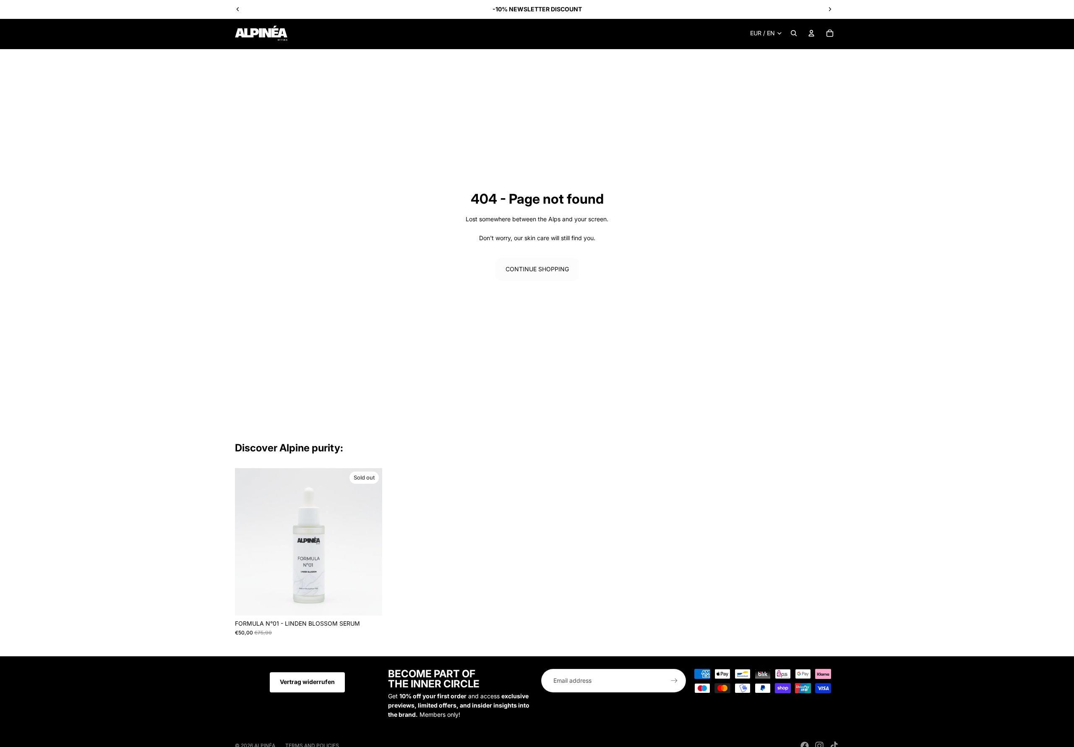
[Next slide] (830, 9)
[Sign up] (674, 681)
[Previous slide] (238, 9)
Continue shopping (537, 269)
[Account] (811, 33)
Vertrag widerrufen (307, 681)
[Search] (794, 33)
